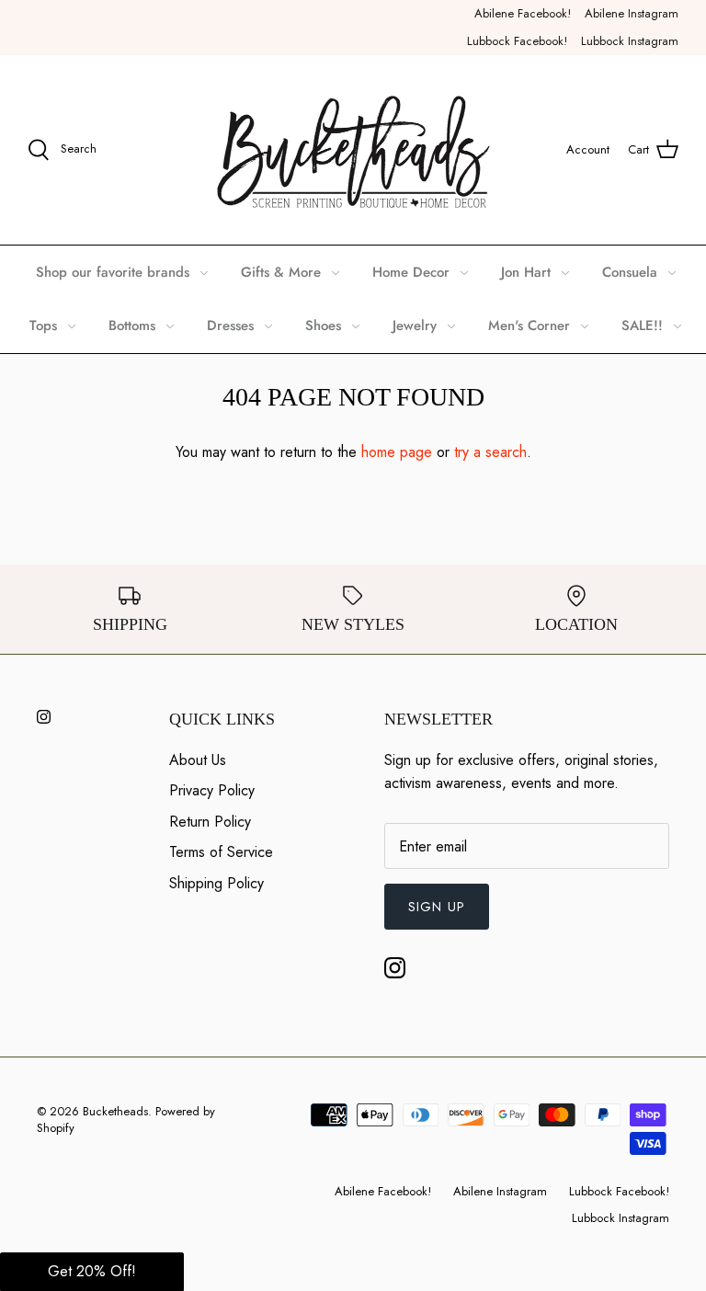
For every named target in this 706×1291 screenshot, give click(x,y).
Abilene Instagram (631, 13)
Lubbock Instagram (629, 41)
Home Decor (411, 272)
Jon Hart (526, 272)
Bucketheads (115, 1111)
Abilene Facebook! (522, 13)
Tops (43, 325)
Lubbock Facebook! (517, 41)
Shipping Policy (216, 883)
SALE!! (642, 325)
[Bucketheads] (353, 150)
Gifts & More (281, 272)
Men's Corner (529, 325)
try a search (490, 452)
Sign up (436, 906)
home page (396, 452)
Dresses (230, 325)
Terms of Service (221, 852)
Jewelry (415, 325)
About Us (197, 760)
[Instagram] (44, 717)
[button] (92, 1271)
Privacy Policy (212, 790)
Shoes (323, 325)
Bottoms (131, 325)
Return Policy (210, 821)
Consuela (629, 272)
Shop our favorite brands (112, 272)
